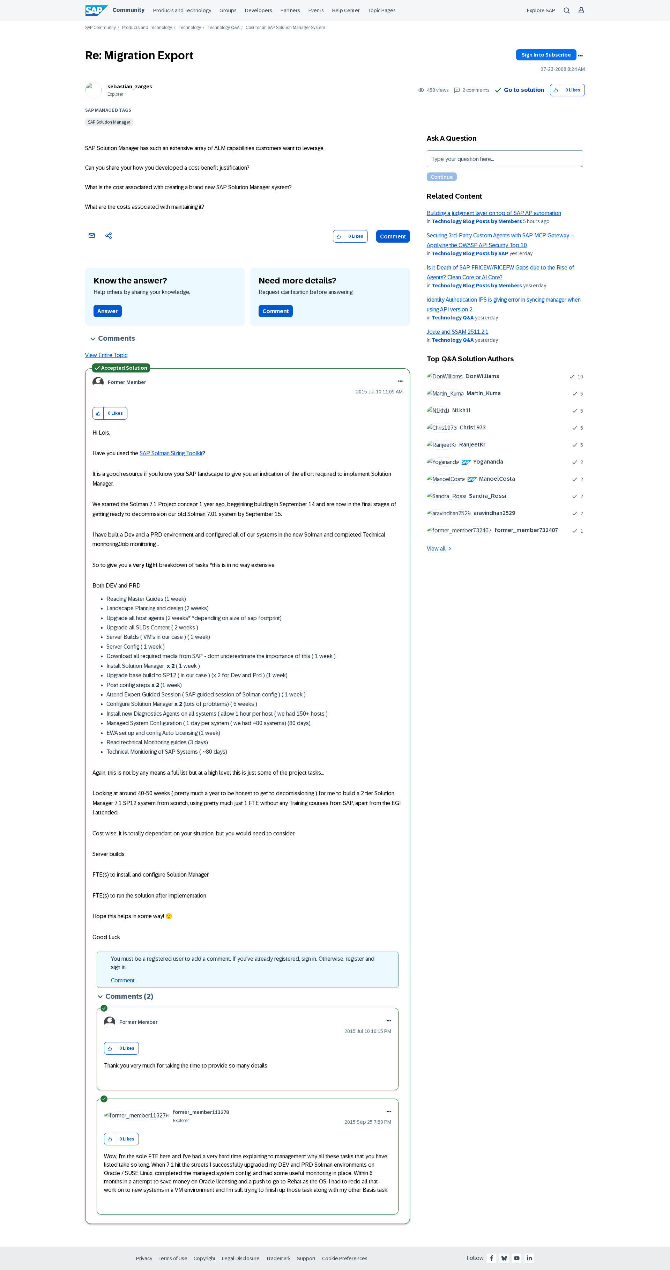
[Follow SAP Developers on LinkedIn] (529, 1258)
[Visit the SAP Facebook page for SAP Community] (491, 1258)
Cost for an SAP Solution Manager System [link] (285, 27)
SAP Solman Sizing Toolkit (171, 453)
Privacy (144, 1258)
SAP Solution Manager (109, 122)
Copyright (205, 1258)
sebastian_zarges (129, 86)
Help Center (346, 10)
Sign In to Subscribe (546, 55)
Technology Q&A (223, 27)
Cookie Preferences (344, 1258)
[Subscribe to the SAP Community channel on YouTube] (517, 1258)
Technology (189, 27)
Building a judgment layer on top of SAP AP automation (494, 213)
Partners (290, 10)
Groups (228, 10)
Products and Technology (182, 10)
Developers (258, 10)
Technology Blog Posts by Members (477, 221)
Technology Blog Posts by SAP (470, 253)
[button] (555, 90)
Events (316, 10)
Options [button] (580, 56)
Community (128, 10)
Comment (393, 236)
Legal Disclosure (241, 1258)
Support (306, 1258)
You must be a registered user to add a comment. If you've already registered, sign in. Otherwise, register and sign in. (242, 963)
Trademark (278, 1258)
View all (436, 549)
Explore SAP (541, 10)
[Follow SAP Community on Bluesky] (504, 1258)
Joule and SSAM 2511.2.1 (458, 332)
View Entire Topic (106, 355)
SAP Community (100, 27)
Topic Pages (382, 10)
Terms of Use (172, 1258)
